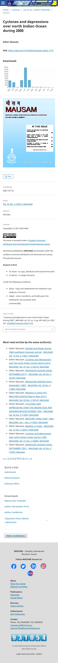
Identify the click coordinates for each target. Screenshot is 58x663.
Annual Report (16, 598)
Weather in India (34, 426)
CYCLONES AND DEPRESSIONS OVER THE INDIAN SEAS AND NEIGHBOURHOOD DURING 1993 (30, 407)
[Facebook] (14, 569)
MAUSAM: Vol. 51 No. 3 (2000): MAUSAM (29, 441)
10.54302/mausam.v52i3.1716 (20, 323)
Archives (16, 9)
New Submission (17, 614)
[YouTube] (30, 576)
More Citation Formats (15, 329)
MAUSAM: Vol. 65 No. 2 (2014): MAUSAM (29, 400)
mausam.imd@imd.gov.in (21, 625)
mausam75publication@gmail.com (25, 628)
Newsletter (14, 595)
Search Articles (16, 606)
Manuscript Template (15, 500)
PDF (9, 176)
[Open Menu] (3, 3)
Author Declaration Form (16, 506)
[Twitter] (23, 569)
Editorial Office (11, 483)
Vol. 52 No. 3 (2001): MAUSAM (36, 9)
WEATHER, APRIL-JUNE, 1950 (39, 418)
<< (4, 458)
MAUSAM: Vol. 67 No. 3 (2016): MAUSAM (29, 366)
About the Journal (18, 584)
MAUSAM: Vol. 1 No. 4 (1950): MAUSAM (28, 422)
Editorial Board (11, 477)
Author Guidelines (13, 512)
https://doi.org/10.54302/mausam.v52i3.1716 (30, 50)
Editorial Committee (18, 587)
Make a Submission (16, 535)
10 (23, 458)
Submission (10, 472)
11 (26, 458)
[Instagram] (43, 569)
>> (31, 458)
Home (5, 9)
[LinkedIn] (33, 569)
